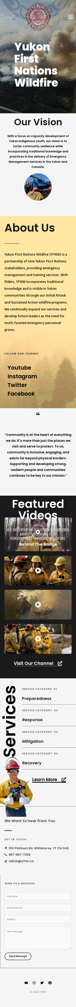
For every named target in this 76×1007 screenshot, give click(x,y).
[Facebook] (50, 982)
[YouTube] (26, 982)
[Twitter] (42, 982)
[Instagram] (34, 982)
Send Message (18, 956)
